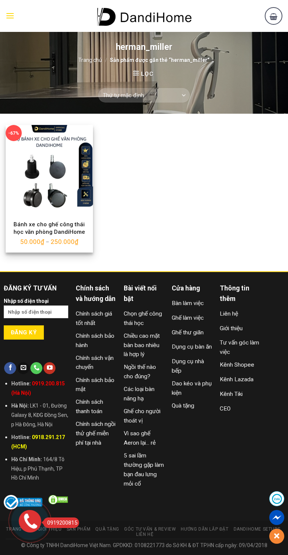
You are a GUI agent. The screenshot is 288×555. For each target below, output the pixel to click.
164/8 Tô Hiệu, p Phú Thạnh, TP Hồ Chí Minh (37, 468)
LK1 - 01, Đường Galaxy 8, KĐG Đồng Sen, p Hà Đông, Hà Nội (39, 415)
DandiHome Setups (257, 529)
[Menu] (10, 16)
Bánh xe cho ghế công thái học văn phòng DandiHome (49, 228)
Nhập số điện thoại (26, 301)
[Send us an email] (23, 368)
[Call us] (36, 368)
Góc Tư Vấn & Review (150, 529)
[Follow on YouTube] (50, 368)
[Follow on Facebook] (10, 368)
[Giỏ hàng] (273, 16)
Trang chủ (90, 60)
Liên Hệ (144, 534)
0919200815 (62, 522)
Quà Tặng (107, 529)
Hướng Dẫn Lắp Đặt (204, 529)
